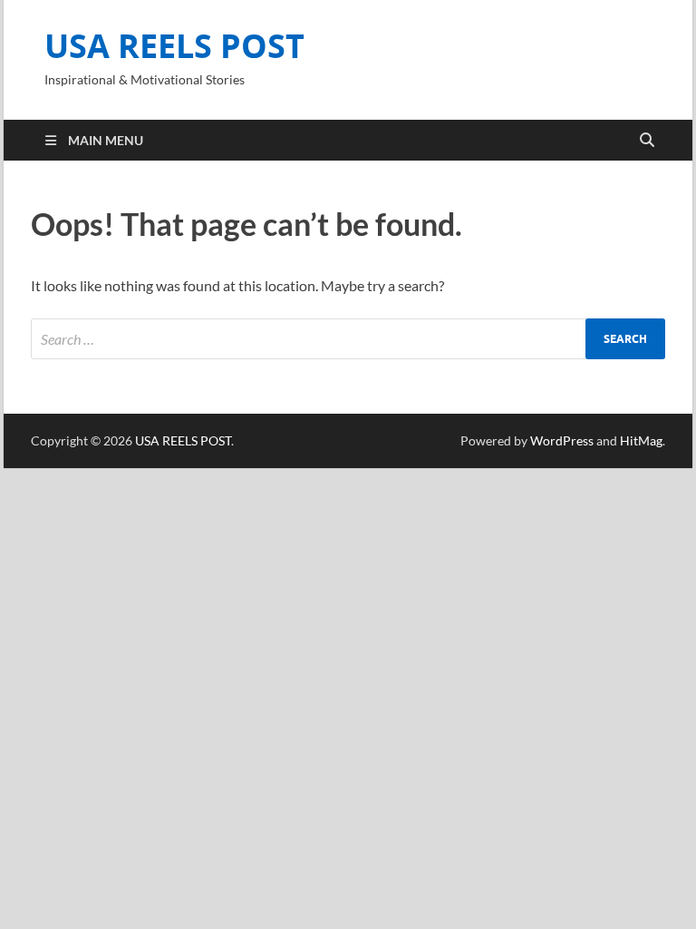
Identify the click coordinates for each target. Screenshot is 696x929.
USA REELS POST (174, 46)
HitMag (641, 440)
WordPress (562, 440)
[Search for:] (348, 338)
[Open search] (647, 140)
